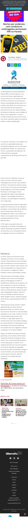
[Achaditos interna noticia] (14, 13)
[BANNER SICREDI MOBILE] (14, 319)
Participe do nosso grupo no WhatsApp (13, 334)
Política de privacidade (15, 8)
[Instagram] (14, 391)
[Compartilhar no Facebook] (8, 65)
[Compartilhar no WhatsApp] (15, 65)
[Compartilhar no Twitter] (12, 65)
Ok (7, 8)
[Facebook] (10, 391)
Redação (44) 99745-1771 (14, 433)
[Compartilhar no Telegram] (19, 65)
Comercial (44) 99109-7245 (14, 436)
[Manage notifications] (25, 514)
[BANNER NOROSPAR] (14, 78)
